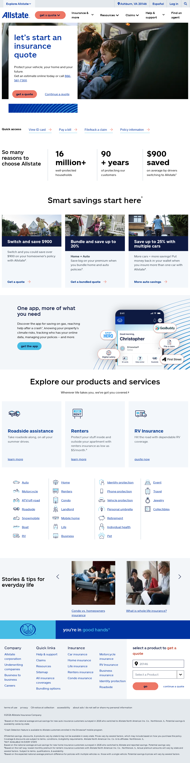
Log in (174, 3)
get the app (29, 346)
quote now (142, 459)
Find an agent (176, 15)
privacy (24, 707)
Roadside (106, 687)
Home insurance (79, 660)
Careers (9, 685)
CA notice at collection (42, 707)
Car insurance (77, 654)
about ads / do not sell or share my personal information (102, 707)
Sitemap (42, 672)
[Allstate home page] (16, 15)
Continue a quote (57, 94)
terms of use (10, 707)
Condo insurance (80, 678)
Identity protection (112, 681)
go (145, 686)
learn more (15, 459)
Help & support (46, 654)
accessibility (63, 707)
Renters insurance (80, 672)
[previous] (57, 577)
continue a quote (173, 686)
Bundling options (48, 688)
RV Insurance (108, 664)
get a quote (24, 94)
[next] (179, 577)
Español (158, 3)
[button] (19, 3)
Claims (41, 660)
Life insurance (77, 666)
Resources (43, 666)
